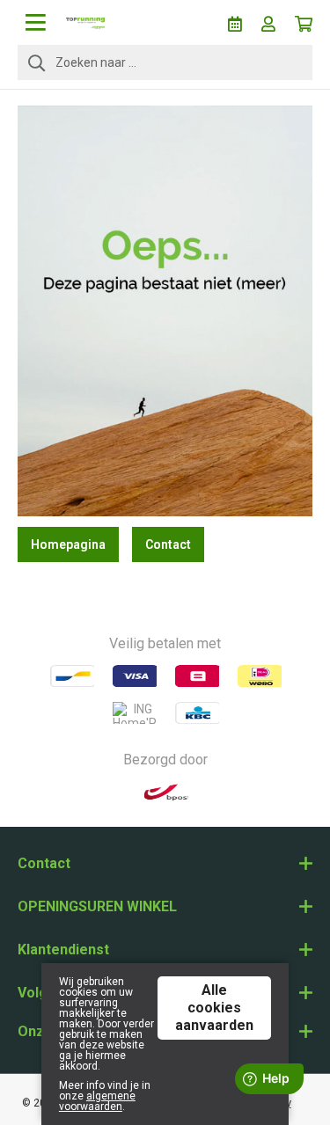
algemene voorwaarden (97, 1101)
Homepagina (68, 544)
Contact (168, 544)
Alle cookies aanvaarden (214, 1008)
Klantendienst (63, 949)
